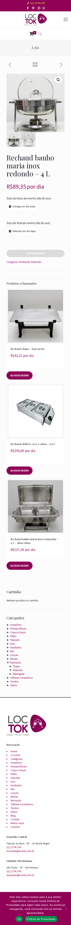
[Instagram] (39, 8)
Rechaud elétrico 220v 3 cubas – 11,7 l (32, 444)
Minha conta (17, 823)
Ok (19, 919)
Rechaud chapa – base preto (27, 348)
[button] (58, 79)
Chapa (16, 666)
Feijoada (15, 640)
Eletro (13, 636)
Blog (13, 815)
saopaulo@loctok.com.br (20, 875)
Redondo (36, 262)
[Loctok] (35, 19)
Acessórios (15, 624)
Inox (12, 643)
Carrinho (15, 827)
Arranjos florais (18, 628)
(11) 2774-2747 (37, 3)
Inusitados (15, 647)
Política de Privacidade (41, 919)
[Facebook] (28, 8)
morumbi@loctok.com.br (20, 851)
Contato (15, 819)
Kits (12, 651)
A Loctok (15, 755)
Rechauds (24, 262)
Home (14, 751)
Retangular (19, 674)
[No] (66, 908)
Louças (14, 655)
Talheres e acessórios (21, 677)
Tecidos (14, 681)
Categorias (16, 759)
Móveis (14, 659)
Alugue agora (35, 253)
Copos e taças (17, 632)
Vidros (13, 685)
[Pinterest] (33, 8)
